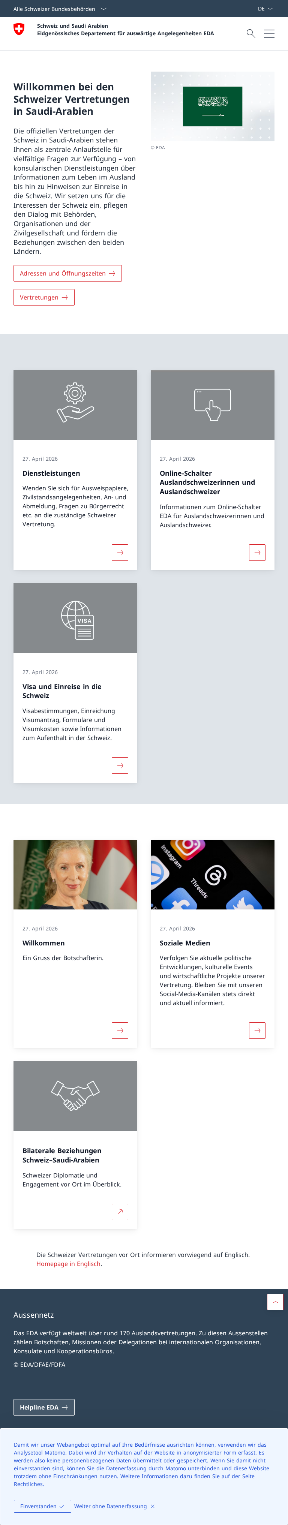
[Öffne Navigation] (269, 33)
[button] (275, 1302)
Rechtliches (28, 1484)
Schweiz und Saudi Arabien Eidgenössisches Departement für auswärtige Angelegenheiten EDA (125, 29)
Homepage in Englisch (68, 1264)
